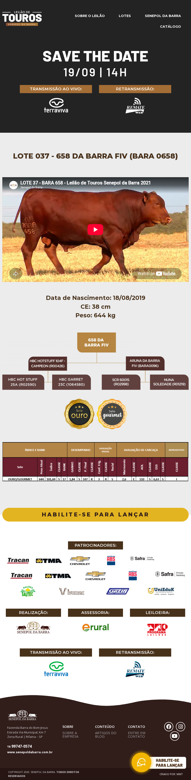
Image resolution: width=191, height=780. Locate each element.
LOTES (125, 16)
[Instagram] (180, 726)
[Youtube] (174, 736)
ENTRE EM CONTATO (136, 734)
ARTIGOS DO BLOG (105, 734)
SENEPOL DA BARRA (163, 16)
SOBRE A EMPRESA (70, 734)
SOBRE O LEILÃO (90, 16)
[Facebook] (169, 726)
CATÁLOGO (170, 26)
